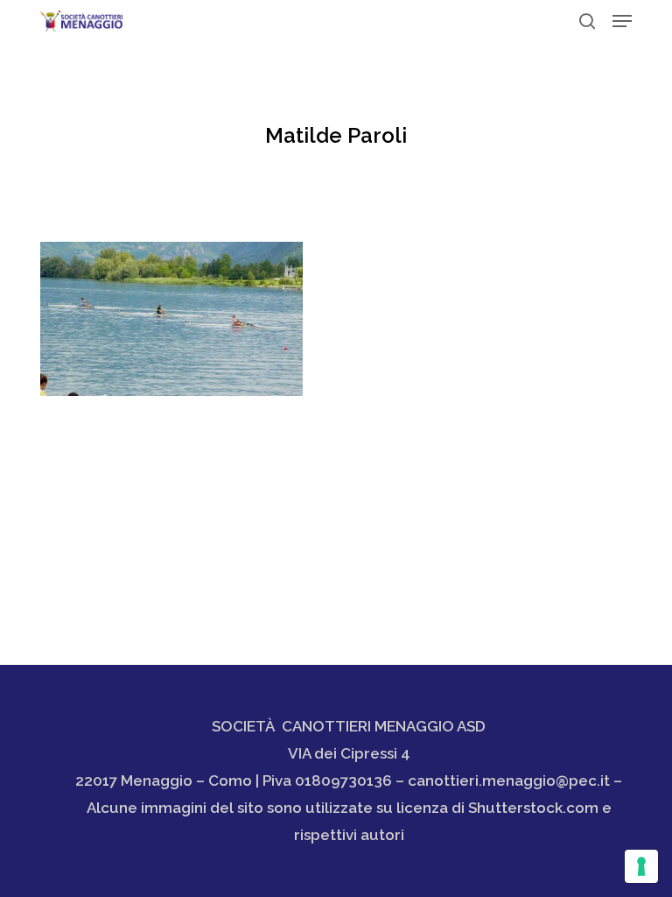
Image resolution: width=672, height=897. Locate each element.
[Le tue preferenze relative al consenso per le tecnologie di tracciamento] (641, 866)
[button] (622, 21)
